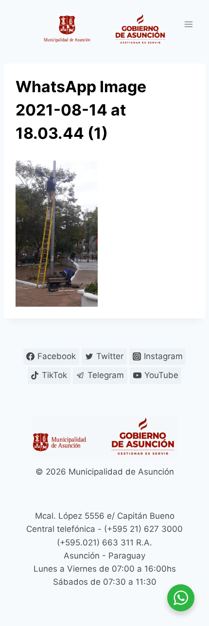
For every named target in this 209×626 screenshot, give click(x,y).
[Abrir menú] (188, 24)
